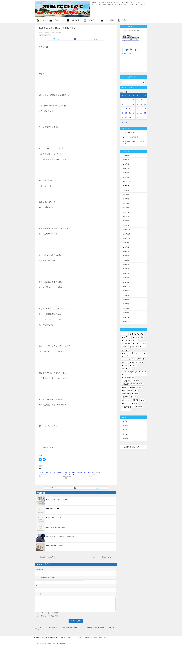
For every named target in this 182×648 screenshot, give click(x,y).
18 (145, 108)
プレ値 (125, 365)
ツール (125, 350)
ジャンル (134, 347)
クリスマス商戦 (140, 343)
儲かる (125, 387)
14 (130, 108)
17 (141, 108)
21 (130, 113)
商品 (140, 387)
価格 (134, 383)
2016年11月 (126, 234)
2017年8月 (126, 194)
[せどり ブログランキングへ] (130, 37)
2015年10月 (126, 291)
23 (137, 113)
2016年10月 (126, 238)
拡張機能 (126, 397)
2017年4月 (126, 212)
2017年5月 (126, 208)
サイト (125, 347)
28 (130, 117)
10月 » (127, 122)
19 (122, 113)
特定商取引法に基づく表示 (131, 447)
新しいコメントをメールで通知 (47, 613)
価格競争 (141, 384)
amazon (125, 334)
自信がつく (126, 403)
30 (137, 117)
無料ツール (126, 400)
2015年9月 (126, 295)
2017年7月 (126, 199)
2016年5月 (126, 260)
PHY (124, 143)
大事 (131, 390)
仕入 (137, 381)
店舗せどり (126, 425)
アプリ (125, 340)
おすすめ (137, 333)
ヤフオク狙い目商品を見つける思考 (55, 527)
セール (143, 347)
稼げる (136, 400)
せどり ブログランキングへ (130, 40)
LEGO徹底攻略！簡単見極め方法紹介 (47, 557)
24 (141, 113)
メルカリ (133, 365)
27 (126, 117)
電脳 (135, 403)
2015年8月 (126, 299)
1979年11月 (126, 321)
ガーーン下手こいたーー (52, 508)
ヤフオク (127, 368)
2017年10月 (126, 186)
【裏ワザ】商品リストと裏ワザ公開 (50, 472)
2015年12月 (126, 282)
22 (133, 113)
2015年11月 (126, 286)
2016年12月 (126, 229)
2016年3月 (126, 269)
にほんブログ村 (127, 53)
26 (122, 117)
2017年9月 (126, 190)
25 (145, 113)
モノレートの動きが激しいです (54, 517)
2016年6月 (126, 256)
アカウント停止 (139, 337)
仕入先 (126, 384)
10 (141, 104)
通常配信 (47, 35)
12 (122, 108)
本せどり (135, 396)
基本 (124, 390)
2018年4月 (126, 159)
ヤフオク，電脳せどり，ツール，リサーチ (134, 373)
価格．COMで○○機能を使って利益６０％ (104, 557)
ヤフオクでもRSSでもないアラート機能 (56, 499)
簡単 (144, 400)
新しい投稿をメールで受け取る (47, 616)
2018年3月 (126, 164)
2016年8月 (126, 247)
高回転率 (140, 406)
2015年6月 (126, 308)
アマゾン (134, 340)
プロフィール (127, 132)
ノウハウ (140, 359)
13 (126, 108)
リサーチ (127, 381)
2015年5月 (126, 312)
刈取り (133, 387)
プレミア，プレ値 (137, 362)
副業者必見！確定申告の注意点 (54, 545)
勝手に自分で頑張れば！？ (96, 472)
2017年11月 (126, 181)
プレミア (125, 362)
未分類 (41, 35)
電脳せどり (128, 406)
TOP (54, 637)
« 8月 (122, 122)
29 (133, 117)
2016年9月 (126, 242)
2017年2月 (126, 221)
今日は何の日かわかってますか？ (133, 141)
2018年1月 (126, 173)
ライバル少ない (128, 377)
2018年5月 (126, 155)
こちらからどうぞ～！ (48, 448)
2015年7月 (126, 304)
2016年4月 (126, 264)
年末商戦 (126, 394)
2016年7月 (126, 251)
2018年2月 (126, 168)
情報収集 (136, 393)
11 (145, 104)
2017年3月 (126, 216)
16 (137, 108)
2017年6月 (126, 203)
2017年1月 (126, 225)
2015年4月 (126, 317)
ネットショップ (128, 359)
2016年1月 (126, 278)
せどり (127, 337)
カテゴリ (127, 344)
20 (126, 113)
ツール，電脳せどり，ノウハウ (134, 354)
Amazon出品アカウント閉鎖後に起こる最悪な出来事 (60, 536)
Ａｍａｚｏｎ (126, 409)
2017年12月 (126, 177)
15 (133, 108)
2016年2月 (126, 273)
